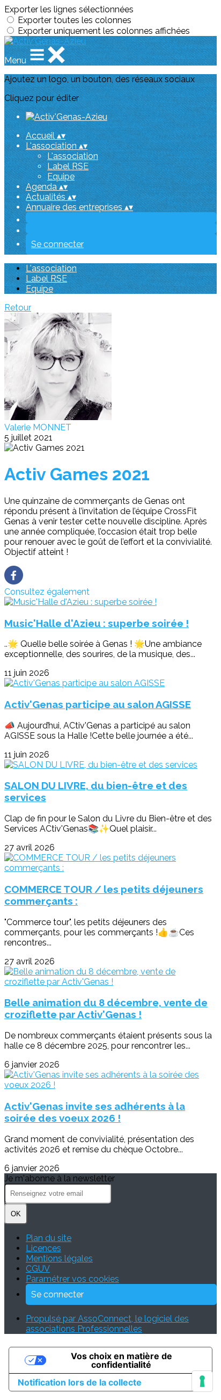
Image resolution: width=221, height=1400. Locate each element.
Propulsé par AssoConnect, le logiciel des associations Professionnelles (107, 1324)
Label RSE (68, 166)
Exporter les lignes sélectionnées (69, 9)
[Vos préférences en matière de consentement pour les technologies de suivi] (202, 1381)
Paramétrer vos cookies (72, 1279)
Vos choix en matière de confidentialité (121, 1360)
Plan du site (48, 1238)
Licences (43, 1248)
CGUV (38, 1269)
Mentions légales (59, 1258)
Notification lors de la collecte (80, 1382)
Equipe (61, 176)
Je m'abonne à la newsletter (59, 1178)
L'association (72, 156)
